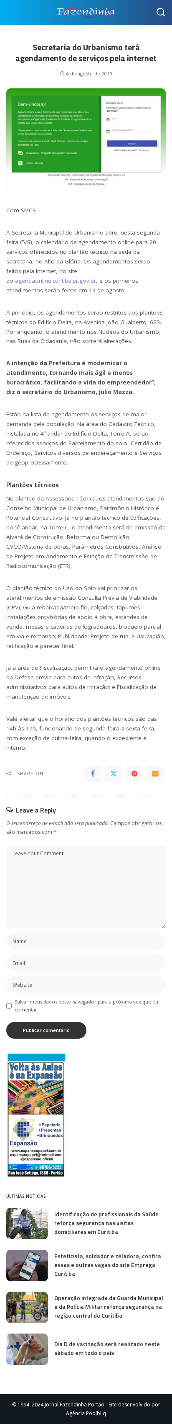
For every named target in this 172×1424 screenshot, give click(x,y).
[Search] (161, 12)
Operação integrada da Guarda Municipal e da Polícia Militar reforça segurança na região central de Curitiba (108, 1306)
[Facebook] (92, 773)
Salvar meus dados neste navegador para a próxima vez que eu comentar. (86, 1005)
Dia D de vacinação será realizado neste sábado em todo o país (107, 1348)
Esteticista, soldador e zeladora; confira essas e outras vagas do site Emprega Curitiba (107, 1264)
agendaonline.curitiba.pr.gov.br (55, 280)
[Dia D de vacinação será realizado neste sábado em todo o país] (27, 1349)
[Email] (155, 773)
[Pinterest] (134, 773)
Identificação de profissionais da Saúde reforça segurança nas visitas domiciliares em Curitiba (106, 1223)
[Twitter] (113, 773)
